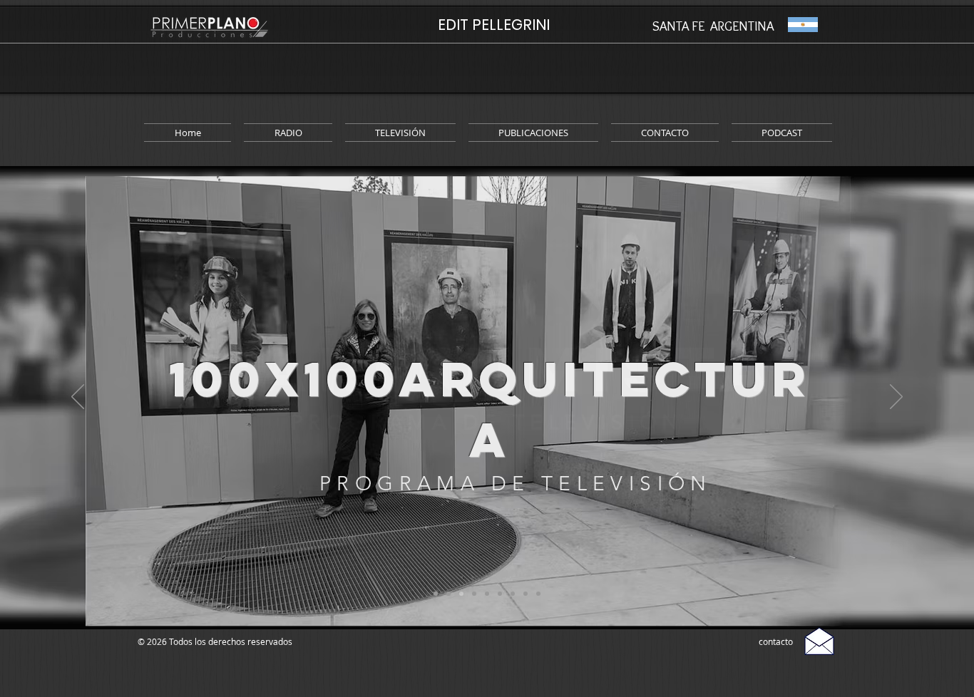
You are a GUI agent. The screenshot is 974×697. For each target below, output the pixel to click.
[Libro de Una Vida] (487, 594)
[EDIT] (436, 594)
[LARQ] (461, 594)
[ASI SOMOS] (513, 594)
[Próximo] (896, 397)
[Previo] (77, 397)
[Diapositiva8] (538, 594)
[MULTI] (500, 594)
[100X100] (448, 594)
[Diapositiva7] (525, 594)
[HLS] (474, 594)
